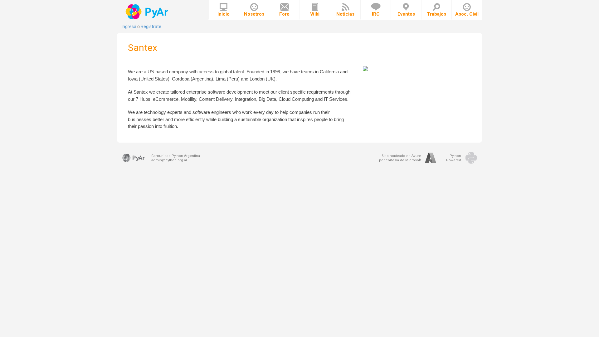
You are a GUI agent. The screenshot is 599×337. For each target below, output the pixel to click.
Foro (284, 14)
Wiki (314, 14)
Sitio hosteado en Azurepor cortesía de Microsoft (400, 158)
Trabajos (436, 14)
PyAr (147, 11)
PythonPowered (453, 158)
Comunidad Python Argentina (175, 156)
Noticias (345, 14)
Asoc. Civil (467, 14)
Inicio (223, 14)
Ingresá (129, 26)
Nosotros (254, 14)
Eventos (406, 14)
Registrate (151, 26)
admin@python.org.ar (169, 160)
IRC (376, 14)
